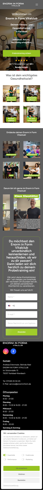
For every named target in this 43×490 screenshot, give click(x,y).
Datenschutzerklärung (10, 486)
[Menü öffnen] (36, 4)
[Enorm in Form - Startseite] (13, 4)
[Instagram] (6, 351)
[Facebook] (13, 351)
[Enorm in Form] (15, 344)
